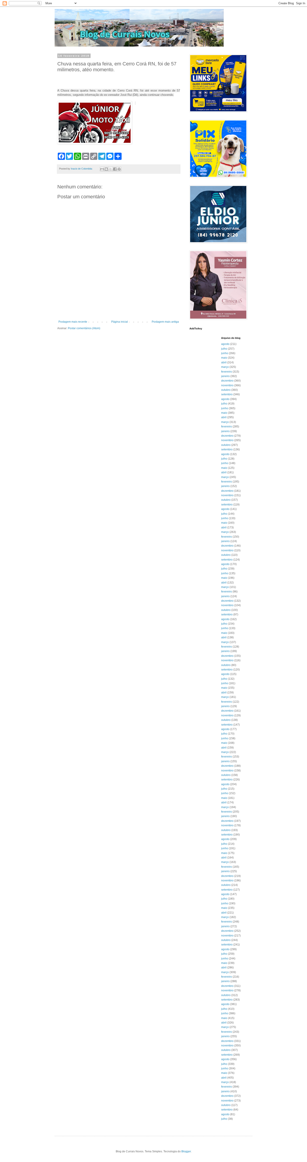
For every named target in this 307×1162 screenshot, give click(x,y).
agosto (225, 344)
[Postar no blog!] (106, 169)
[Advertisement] (118, 308)
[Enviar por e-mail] (102, 169)
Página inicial (119, 321)
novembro (227, 385)
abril (224, 362)
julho (224, 348)
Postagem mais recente (72, 321)
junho (224, 353)
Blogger (186, 1151)
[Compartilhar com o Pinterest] (119, 169)
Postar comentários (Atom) (84, 328)
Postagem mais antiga (165, 321)
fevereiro (226, 371)
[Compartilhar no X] (110, 169)
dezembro (227, 380)
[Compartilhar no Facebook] (115, 169)
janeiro (225, 376)
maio (224, 357)
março (225, 367)
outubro (226, 389)
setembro (227, 394)
